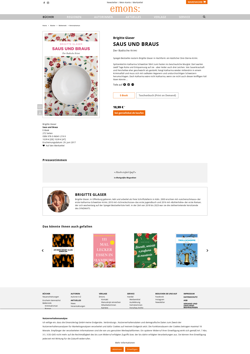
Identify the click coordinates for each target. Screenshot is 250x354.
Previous (42, 250)
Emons (102, 297)
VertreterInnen (135, 305)
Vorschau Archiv (136, 308)
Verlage (103, 293)
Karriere (104, 308)
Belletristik (63, 25)
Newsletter (112, 2)
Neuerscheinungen (51, 297)
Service (130, 293)
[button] (203, 17)
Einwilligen (132, 349)
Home (45, 25)
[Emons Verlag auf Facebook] (44, 3)
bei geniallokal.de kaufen (129, 112)
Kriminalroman (74, 25)
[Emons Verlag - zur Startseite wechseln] (125, 9)
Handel (130, 297)
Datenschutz (190, 297)
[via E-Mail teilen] (132, 85)
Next (207, 250)
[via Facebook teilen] (124, 85)
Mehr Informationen (125, 342)
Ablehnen (117, 349)
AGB (186, 300)
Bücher (52, 25)
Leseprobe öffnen (40, 106)
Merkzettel (138, 2)
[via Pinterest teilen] (128, 85)
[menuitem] (113, 2)
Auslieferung (134, 302)
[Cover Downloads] (40, 112)
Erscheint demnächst (52, 300)
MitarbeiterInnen (108, 305)
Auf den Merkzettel (55, 145)
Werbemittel (134, 299)
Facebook (159, 297)
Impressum (189, 293)
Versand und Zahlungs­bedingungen (191, 305)
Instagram (159, 299)
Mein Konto (125, 2)
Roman (48, 309)
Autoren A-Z (76, 297)
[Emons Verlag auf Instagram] (48, 3)
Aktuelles (76, 300)
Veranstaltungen (78, 306)
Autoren (75, 293)
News (73, 303)
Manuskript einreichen (111, 302)
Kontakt (104, 299)
